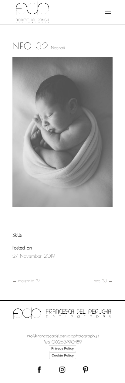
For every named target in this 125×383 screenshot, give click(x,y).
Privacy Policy (62, 348)
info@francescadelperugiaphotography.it (62, 335)
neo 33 (103, 280)
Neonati (58, 47)
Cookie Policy (63, 355)
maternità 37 (26, 280)
